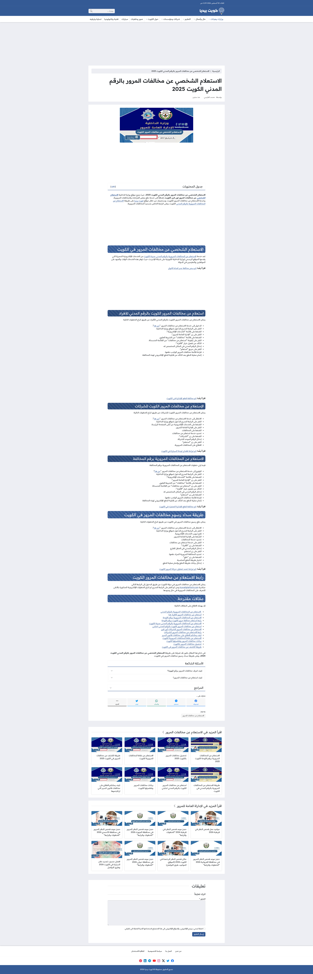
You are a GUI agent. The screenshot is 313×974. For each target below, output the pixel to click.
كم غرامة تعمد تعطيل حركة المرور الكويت (177, 569)
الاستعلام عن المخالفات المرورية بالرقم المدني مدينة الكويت (170, 256)
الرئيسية (216, 71)
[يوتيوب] (154, 961)
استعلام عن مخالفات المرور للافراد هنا (184, 614)
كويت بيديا (139, 200)
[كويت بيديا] (212, 11)
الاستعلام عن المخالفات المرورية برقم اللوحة (182, 617)
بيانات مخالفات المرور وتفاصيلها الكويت (183, 641)
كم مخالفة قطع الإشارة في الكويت (181, 398)
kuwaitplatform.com (189, 587)
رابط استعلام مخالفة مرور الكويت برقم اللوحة (181, 620)
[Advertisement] (156, 42)
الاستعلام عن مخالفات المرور (193, 716)
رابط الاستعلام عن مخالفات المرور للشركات (182, 632)
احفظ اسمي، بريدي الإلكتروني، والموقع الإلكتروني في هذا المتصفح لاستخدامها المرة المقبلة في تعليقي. (163, 929)
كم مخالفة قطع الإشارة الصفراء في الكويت (177, 506)
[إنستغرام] (159, 961)
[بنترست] (140, 961)
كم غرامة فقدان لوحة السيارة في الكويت (178, 451)
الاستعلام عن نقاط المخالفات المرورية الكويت (181, 638)
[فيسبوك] (172, 961)
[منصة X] (163, 961)
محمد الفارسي (209, 97)
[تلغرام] (150, 961)
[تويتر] (168, 961)
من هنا (157, 325)
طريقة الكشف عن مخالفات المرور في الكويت (181, 647)
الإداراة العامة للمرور (190, 806)
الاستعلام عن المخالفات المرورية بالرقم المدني (181, 611)
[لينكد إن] (145, 961)
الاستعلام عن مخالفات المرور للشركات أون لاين (181, 629)
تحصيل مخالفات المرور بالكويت (187, 644)
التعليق (202, 899)
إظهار (113, 186)
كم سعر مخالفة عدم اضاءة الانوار (182, 268)
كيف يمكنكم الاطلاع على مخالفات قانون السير (181, 635)
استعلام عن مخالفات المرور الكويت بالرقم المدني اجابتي (176, 626)
